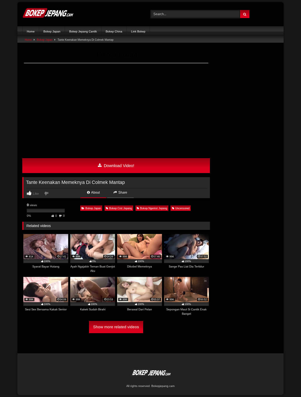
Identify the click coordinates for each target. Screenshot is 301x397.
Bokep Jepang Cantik (83, 31)
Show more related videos (116, 327)
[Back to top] (288, 385)
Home (31, 31)
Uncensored (182, 208)
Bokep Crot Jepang (120, 208)
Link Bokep (138, 31)
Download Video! (118, 165)
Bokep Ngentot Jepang (153, 208)
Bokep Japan (51, 31)
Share (122, 192)
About (95, 192)
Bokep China (114, 31)
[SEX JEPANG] (48, 14)
